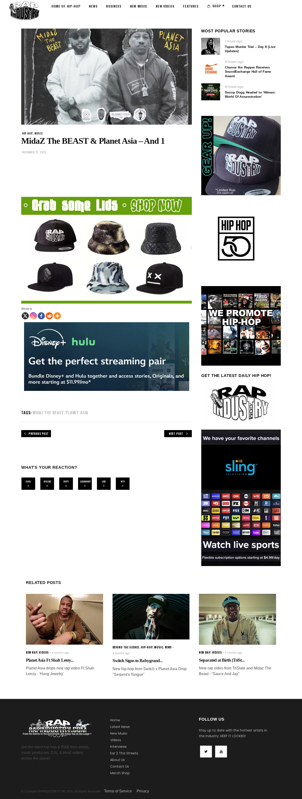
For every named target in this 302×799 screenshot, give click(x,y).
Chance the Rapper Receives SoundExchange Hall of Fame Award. (248, 71)
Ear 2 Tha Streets (124, 753)
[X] (25, 315)
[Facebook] (41, 315)
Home (115, 720)
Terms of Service (118, 791)
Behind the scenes (126, 647)
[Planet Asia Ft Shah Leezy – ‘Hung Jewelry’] (64, 619)
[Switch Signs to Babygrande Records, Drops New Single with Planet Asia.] (151, 616)
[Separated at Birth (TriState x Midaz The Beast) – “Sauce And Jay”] (237, 619)
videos (44, 652)
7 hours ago (233, 41)
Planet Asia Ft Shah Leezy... (50, 660)
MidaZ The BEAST (48, 412)
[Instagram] (33, 315)
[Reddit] (49, 315)
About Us (117, 759)
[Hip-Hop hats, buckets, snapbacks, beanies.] (106, 250)
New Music (118, 733)
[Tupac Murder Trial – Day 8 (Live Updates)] (210, 46)
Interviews (118, 746)
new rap (31, 652)
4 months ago (60, 653)
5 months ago (233, 653)
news (168, 647)
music (38, 133)
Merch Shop (120, 773)
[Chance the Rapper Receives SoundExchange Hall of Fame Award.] (210, 68)
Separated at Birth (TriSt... (221, 660)
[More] (57, 315)
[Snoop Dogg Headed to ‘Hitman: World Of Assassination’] (210, 91)
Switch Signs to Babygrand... (138, 660)
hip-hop (27, 133)
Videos (115, 740)
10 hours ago (234, 62)
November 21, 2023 (34, 152)
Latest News (120, 726)
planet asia (77, 412)
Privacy (143, 791)
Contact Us (119, 766)
